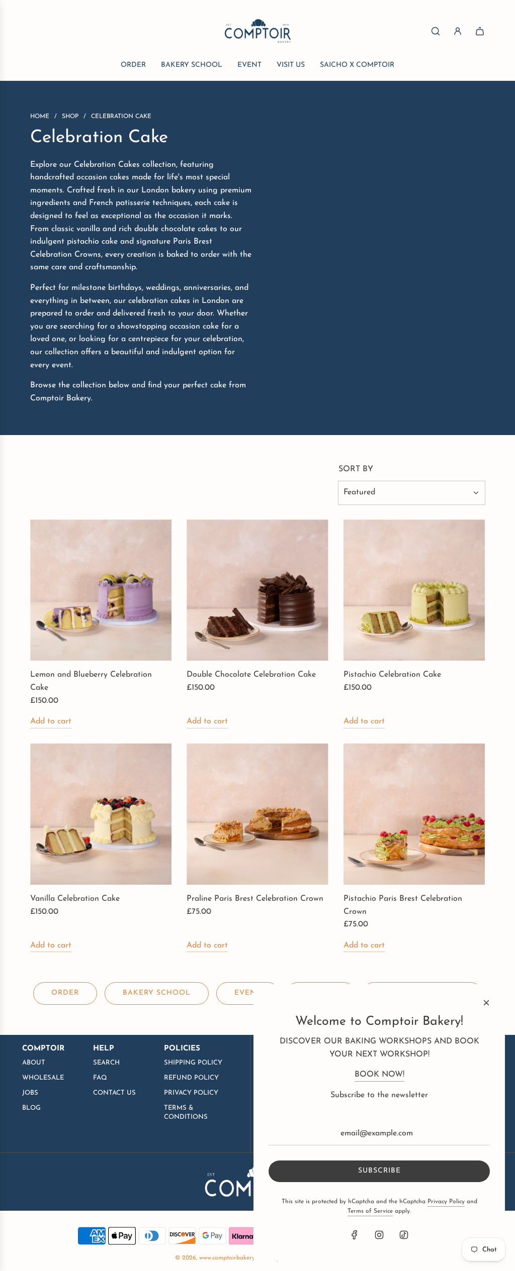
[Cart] (480, 31)
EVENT (247, 993)
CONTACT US (114, 1093)
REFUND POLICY (191, 1078)
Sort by (355, 469)
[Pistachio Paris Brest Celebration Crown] (414, 814)
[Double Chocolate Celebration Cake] (257, 590)
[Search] (435, 31)
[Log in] (458, 31)
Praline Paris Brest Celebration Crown (255, 899)
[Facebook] (355, 1235)
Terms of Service (370, 1211)
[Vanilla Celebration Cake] (100, 814)
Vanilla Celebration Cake (75, 899)
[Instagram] (379, 1235)
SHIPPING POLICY (193, 1063)
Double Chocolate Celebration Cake (251, 675)
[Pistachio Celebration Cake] (414, 590)
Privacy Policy (446, 1202)
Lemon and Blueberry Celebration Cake (91, 681)
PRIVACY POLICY (191, 1093)
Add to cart (50, 721)
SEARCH (106, 1063)
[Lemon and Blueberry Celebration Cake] (100, 590)
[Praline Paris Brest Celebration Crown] (257, 814)
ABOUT (33, 1063)
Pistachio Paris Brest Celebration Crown (403, 905)
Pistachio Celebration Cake (392, 675)
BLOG (31, 1108)
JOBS (30, 1093)
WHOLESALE (43, 1078)
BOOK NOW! (379, 1075)
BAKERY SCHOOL (157, 993)
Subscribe (379, 1171)
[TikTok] (404, 1235)
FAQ (100, 1078)
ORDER (65, 993)
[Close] (486, 1003)
